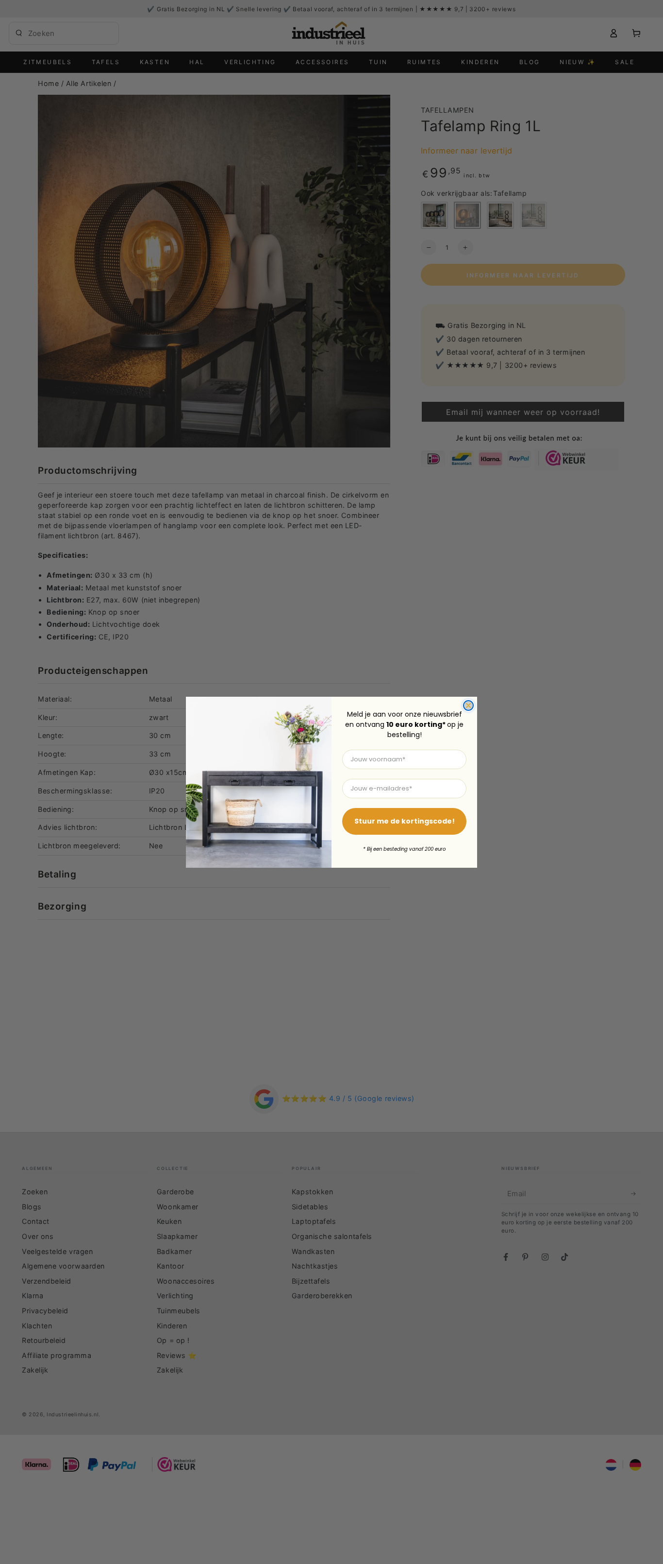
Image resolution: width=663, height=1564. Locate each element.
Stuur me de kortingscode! (404, 821)
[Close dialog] (468, 705)
